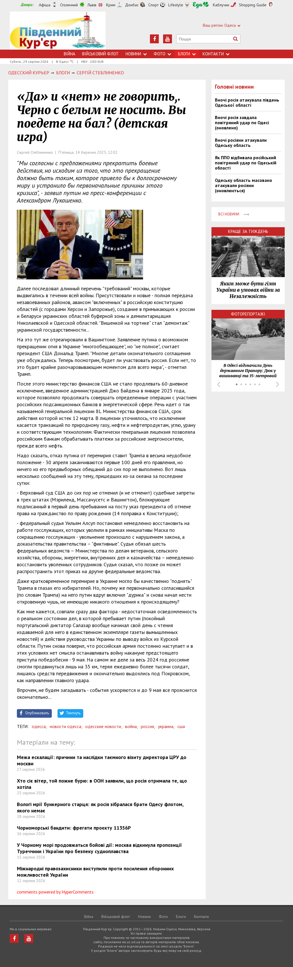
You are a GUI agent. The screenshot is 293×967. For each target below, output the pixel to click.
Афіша (44, 4)
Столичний (69, 4)
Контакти (213, 54)
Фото (159, 54)
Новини (133, 54)
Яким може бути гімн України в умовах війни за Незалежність (248, 290)
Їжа (201, 5)
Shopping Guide (252, 4)
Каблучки (221, 4)
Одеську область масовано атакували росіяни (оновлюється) (243, 185)
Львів (92, 4)
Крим (110, 4)
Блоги (184, 54)
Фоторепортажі (248, 314)
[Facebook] (154, 38)
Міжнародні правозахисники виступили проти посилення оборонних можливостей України (95, 871)
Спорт (153, 4)
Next (277, 384)
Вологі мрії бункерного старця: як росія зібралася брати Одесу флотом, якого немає (100, 807)
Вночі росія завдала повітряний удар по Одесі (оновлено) (242, 122)
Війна (69, 54)
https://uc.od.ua (58, 30)
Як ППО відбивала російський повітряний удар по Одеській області (245, 163)
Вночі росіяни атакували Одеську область (241, 142)
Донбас (131, 4)
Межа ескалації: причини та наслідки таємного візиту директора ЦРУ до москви (101, 760)
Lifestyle (175, 4)
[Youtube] (167, 38)
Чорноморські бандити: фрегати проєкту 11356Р (74, 827)
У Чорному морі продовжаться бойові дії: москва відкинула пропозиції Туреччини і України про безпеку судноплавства (99, 848)
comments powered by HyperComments (55, 892)
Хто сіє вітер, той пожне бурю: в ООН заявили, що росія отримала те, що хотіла (102, 783)
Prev (218, 384)
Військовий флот (100, 54)
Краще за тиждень (248, 231)
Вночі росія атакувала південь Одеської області (247, 102)
